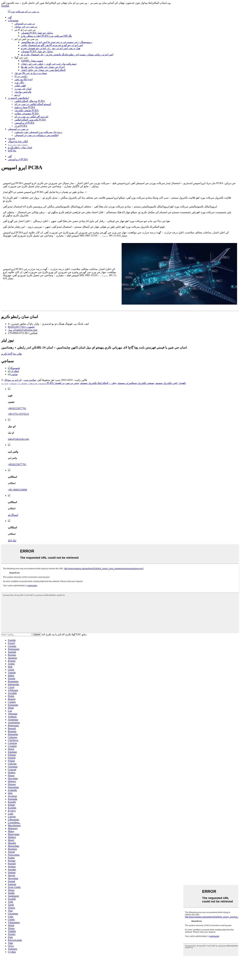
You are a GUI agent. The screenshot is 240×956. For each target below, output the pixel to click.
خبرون (11, 138)
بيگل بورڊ (19, 82)
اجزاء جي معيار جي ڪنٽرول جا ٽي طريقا (43, 66)
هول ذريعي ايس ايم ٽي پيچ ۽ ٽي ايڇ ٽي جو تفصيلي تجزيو (50, 48)
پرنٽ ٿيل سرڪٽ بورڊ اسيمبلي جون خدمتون (38, 132)
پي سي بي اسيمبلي (24, 23)
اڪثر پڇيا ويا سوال (18, 141)
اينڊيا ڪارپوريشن (23, 79)
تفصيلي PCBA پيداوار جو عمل (37, 32)
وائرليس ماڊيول (22, 91)
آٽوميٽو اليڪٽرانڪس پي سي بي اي (32, 104)
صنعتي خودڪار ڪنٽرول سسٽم (28, 383)
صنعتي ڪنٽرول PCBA (26, 110)
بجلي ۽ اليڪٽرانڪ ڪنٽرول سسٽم (98, 383)
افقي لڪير (20, 85)
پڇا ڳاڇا (12, 150)
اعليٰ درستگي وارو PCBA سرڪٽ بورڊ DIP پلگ (46, 35)
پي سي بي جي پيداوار (25, 26)
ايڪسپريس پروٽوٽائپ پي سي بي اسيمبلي (36, 135)
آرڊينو (17, 94)
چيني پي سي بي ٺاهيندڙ (66, 383)
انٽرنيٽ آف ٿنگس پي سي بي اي (31, 116)
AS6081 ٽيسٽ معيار (32, 60)
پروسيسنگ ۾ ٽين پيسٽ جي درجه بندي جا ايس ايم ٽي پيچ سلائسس (56, 42)
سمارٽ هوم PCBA (24, 107)
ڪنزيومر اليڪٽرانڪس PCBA (30, 119)
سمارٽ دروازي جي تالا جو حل (30, 73)
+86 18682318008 (17, 489)
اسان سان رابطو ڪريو (20, 147)
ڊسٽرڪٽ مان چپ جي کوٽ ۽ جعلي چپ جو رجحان (49, 63)
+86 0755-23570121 (18, 414)
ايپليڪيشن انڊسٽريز (18, 98)
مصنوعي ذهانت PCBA (26, 113)
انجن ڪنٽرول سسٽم (166, 383)
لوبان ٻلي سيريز (22, 88)
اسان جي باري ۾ (18, 144)
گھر (10, 17)
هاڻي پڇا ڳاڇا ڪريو (11, 353)
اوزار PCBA (20, 125)
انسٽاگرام (13, 515)
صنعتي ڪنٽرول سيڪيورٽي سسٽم (136, 383)
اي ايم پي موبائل (12, 380)
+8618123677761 (17, 408)
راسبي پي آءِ (20, 76)
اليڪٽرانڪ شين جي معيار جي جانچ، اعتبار (43, 70)
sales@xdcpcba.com (18, 439)
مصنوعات (13, 20)
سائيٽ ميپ (30, 380)
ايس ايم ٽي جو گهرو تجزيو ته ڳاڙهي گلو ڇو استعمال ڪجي (52, 45)
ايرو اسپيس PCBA (24, 122)
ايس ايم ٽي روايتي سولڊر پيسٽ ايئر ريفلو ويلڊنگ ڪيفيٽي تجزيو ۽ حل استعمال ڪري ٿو (67, 54)
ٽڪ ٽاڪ (12, 540)
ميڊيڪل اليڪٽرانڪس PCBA (29, 101)
